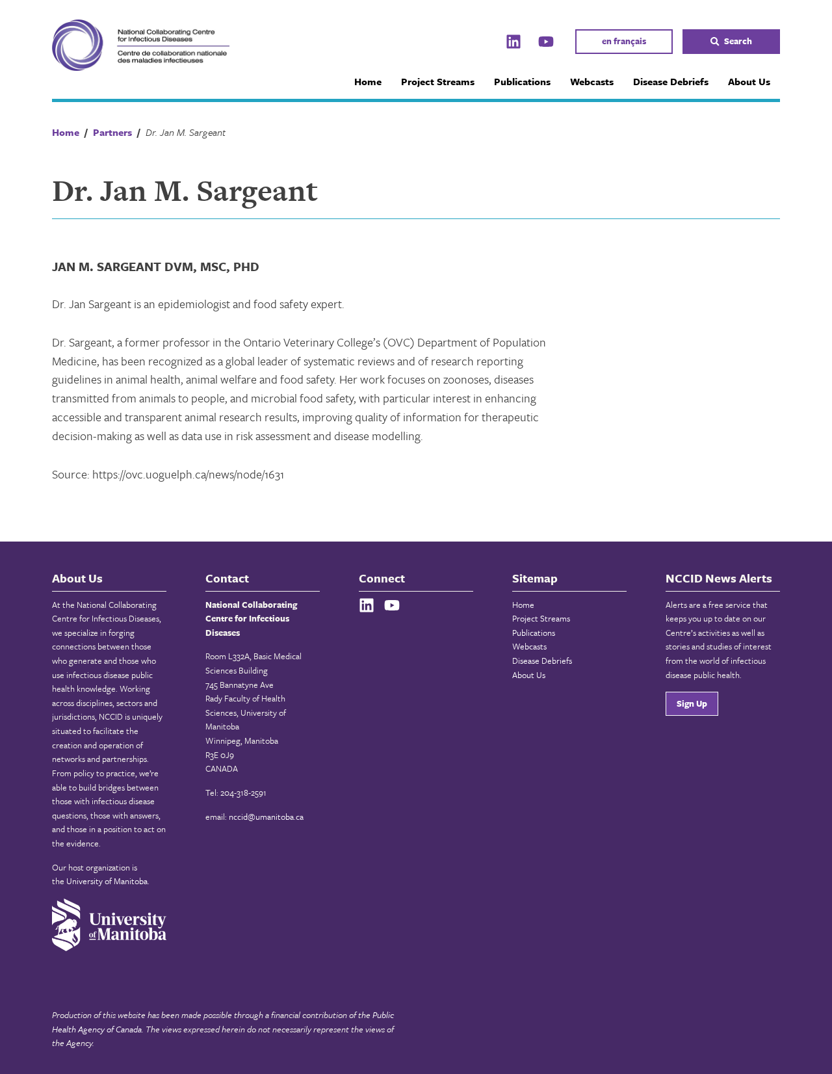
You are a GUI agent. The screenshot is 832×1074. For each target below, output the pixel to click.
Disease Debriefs (670, 81)
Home (368, 81)
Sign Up (692, 703)
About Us (749, 81)
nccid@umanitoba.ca (266, 816)
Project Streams (437, 81)
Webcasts (592, 81)
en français (624, 40)
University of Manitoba (107, 880)
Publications (522, 81)
